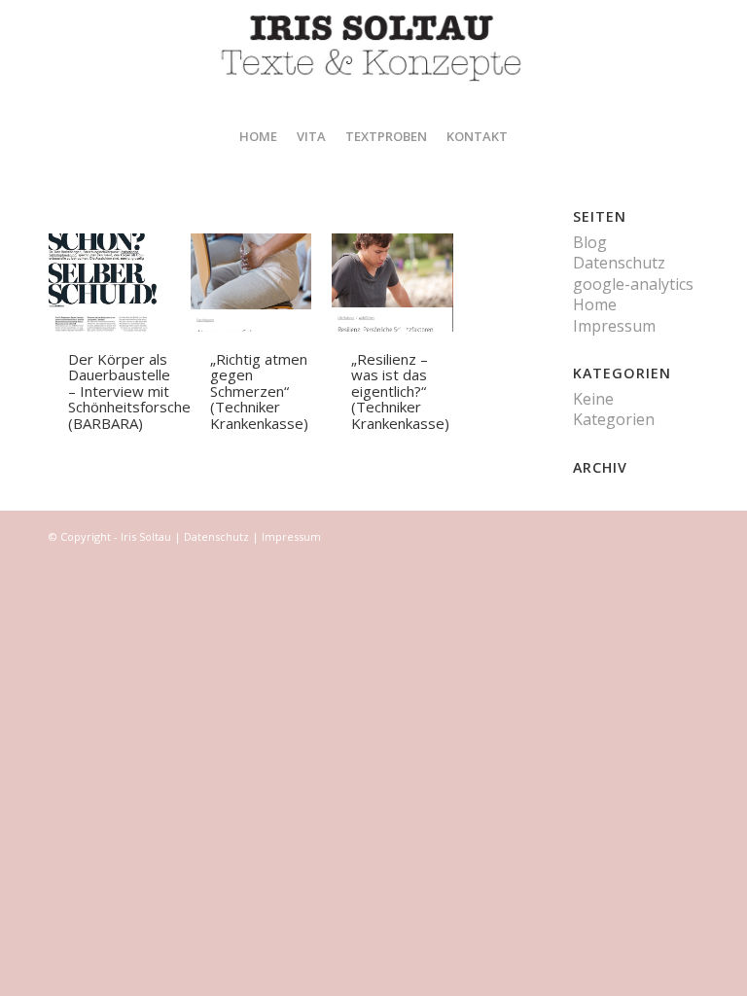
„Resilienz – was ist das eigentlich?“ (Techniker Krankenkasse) (400, 391)
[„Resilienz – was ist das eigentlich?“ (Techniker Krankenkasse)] (402, 282)
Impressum (614, 326)
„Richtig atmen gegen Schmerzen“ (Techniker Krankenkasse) (259, 391)
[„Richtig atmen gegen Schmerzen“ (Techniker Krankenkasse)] (261, 282)
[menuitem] (258, 136)
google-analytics (633, 284)
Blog (590, 242)
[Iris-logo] (373, 56)
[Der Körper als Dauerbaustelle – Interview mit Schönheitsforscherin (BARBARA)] (119, 282)
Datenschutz (619, 262)
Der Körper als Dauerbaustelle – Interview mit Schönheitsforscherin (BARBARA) (137, 391)
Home (595, 304)
